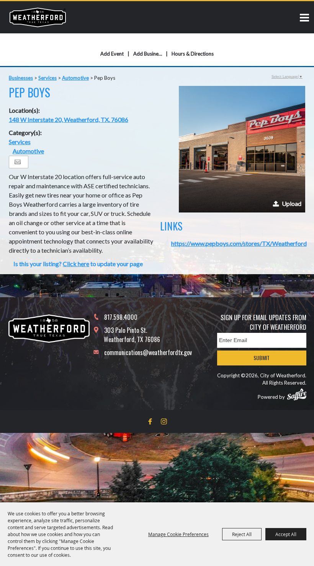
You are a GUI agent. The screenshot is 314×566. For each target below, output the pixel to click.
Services (47, 78)
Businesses (21, 78)
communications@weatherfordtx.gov (148, 352)
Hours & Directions (193, 54)
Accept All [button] (285, 534)
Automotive (75, 78)
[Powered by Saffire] (296, 394)
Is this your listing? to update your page (78, 263)
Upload (291, 203)
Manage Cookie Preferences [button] (178, 534)
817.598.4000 (120, 317)
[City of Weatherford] (38, 17)
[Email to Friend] (17, 162)
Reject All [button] (242, 534)
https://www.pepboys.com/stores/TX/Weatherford (239, 243)
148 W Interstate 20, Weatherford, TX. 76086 (68, 119)
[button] (242, 149)
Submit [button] (261, 358)
